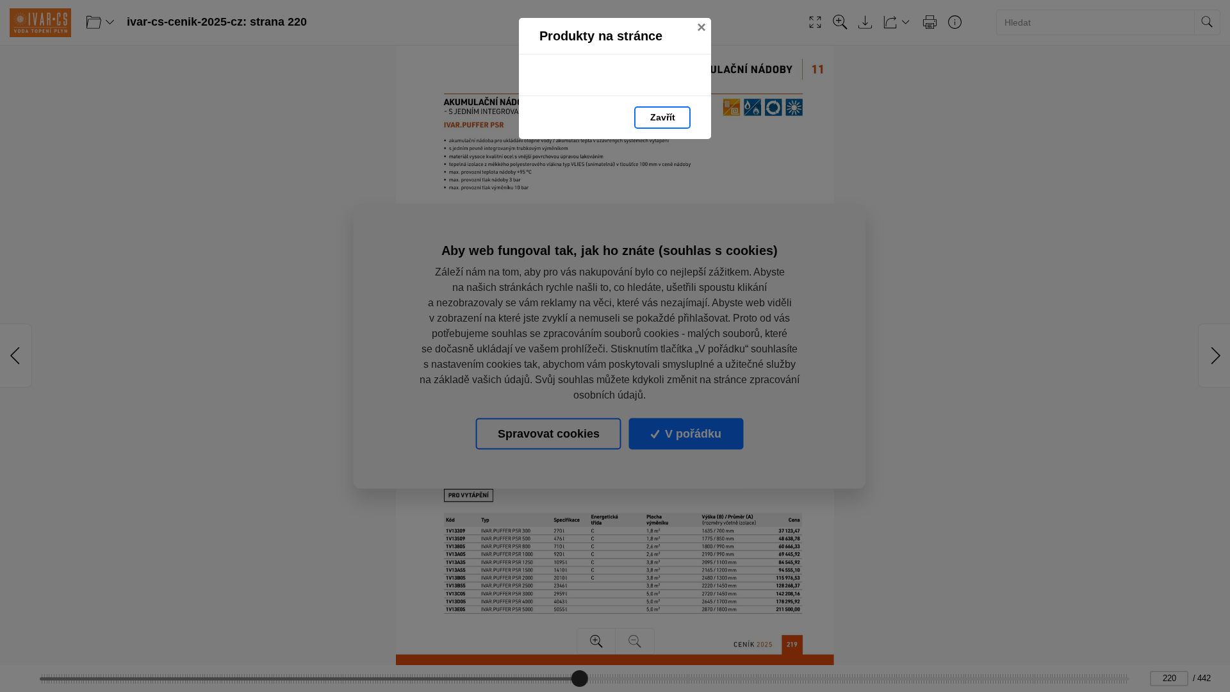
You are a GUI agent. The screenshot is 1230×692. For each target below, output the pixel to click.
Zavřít (662, 117)
